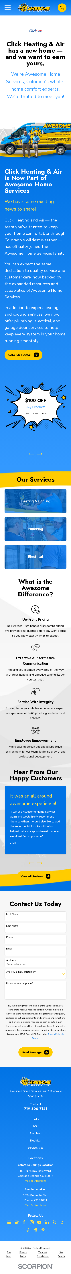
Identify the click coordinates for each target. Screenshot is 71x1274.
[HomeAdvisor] (43, 1230)
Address (11, 960)
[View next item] (39, 454)
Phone (9, 937)
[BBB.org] (62, 1222)
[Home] (34, 8)
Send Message (32, 1052)
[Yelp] (54, 1222)
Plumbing (36, 1133)
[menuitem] (9, 1254)
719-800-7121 (35, 1108)
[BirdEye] (35, 1230)
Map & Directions (35, 1181)
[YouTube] (39, 1222)
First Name (12, 914)
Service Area (36, 1148)
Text (26, 413)
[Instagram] (32, 1222)
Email (35, 413)
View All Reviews (32, 876)
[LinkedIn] (47, 1222)
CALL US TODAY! (19, 355)
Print (44, 413)
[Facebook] (24, 1222)
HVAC (35, 1126)
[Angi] (28, 1230)
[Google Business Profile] (9, 1222)
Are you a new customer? (21, 972)
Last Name (12, 925)
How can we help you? (19, 983)
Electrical (35, 1140)
